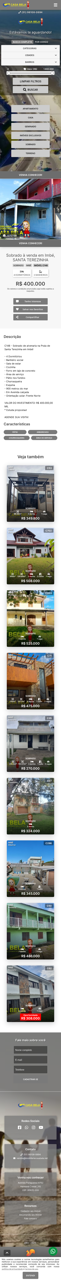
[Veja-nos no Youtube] (41, 1127)
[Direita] (58, 209)
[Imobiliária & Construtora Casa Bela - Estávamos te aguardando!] (30, 22)
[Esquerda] (3, 209)
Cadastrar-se (30, 1079)
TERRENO (30, 153)
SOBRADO (31, 144)
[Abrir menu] (55, 5)
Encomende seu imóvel (30, 1214)
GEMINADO (30, 126)
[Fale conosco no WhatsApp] (26, 1127)
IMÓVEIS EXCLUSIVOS (30, 135)
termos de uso (31, 1269)
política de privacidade (12, 1269)
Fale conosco (30, 1218)
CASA (30, 117)
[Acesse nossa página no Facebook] (19, 1127)
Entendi (30, 1275)
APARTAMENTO (30, 108)
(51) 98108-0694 (32, 12)
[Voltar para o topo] (7, 1253)
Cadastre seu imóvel (30, 1211)
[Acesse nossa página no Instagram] (33, 1127)
